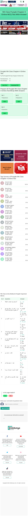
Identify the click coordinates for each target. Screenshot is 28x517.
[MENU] (27, 2)
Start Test (4, 85)
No (10, 396)
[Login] (23, 2)
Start (4, 101)
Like (7, 445)
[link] (12, 2)
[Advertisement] (14, 50)
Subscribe (21, 446)
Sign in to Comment (6, 408)
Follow (7, 462)
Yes (5, 396)
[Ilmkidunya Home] (3, 1)
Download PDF (15, 85)
